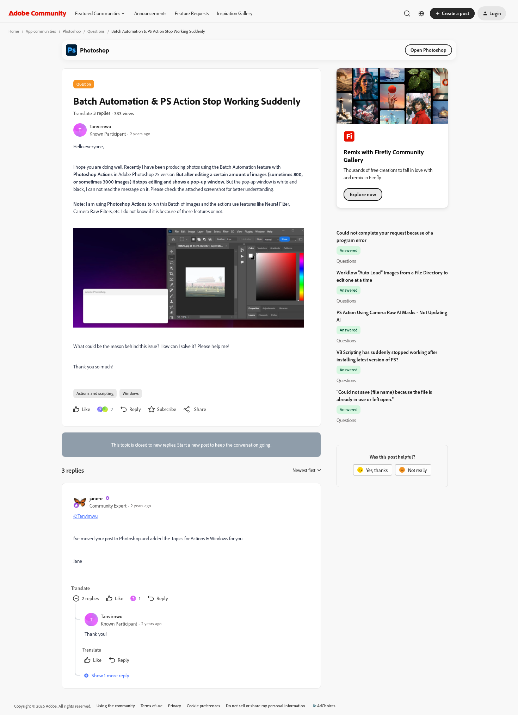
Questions (96, 31)
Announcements (150, 13)
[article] (191, 549)
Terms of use (151, 705)
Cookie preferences (203, 705)
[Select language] (421, 13)
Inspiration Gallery (234, 13)
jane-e (96, 498)
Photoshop (72, 31)
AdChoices (326, 705)
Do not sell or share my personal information (265, 705)
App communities (41, 31)
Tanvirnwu (100, 126)
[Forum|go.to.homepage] (37, 13)
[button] (452, 13)
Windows (131, 393)
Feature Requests (192, 13)
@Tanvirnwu (85, 516)
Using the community (116, 705)
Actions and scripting (94, 393)
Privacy (174, 705)
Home (13, 31)
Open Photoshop (428, 50)
